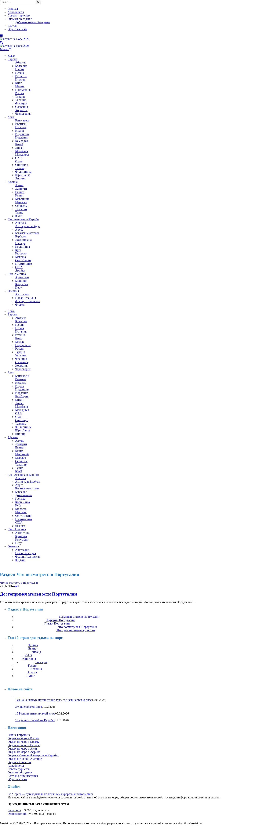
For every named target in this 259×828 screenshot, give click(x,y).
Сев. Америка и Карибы (23, 219)
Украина (20, 100)
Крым (11, 55)
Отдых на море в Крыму (23, 741)
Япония (20, 178)
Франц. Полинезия (27, 301)
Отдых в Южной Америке (25, 758)
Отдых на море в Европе (24, 745)
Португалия (23, 89)
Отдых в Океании (19, 762)
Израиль (20, 127)
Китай (19, 144)
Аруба (19, 229)
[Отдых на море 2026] (14, 39)
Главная (13, 8)
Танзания (21, 209)
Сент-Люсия (23, 260)
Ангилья (20, 222)
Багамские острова (27, 233)
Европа (12, 59)
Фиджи (20, 304)
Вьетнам (20, 123)
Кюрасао (21, 253)
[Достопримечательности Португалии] (59, 582)
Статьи (12, 25)
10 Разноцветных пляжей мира (35, 713)
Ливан (19, 147)
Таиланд (20, 168)
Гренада (20, 243)
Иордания (21, 137)
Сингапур (21, 164)
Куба (18, 250)
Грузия (19, 72)
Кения (19, 195)
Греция (19, 69)
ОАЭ (18, 158)
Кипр (18, 83)
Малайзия (21, 151)
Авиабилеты (16, 12)
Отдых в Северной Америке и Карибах (33, 755)
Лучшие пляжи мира (28, 706)
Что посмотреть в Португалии (19, 582)
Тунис (19, 212)
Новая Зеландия (25, 297)
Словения (21, 106)
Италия (20, 79)
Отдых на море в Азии (22, 748)
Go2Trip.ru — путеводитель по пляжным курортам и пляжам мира (50, 794)
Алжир (19, 185)
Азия (11, 117)
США (19, 267)
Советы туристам (19, 15)
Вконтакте (14, 810)
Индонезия (22, 134)
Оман (18, 161)
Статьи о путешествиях (23, 775)
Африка (13, 181)
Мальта (19, 86)
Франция (21, 103)
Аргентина (22, 277)
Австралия (22, 294)
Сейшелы (21, 205)
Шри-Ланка (22, 175)
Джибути (21, 188)
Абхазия (20, 62)
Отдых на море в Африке (24, 752)
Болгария (21, 65)
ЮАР (18, 216)
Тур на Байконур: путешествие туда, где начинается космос (53, 699)
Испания (21, 76)
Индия (19, 130)
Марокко (21, 202)
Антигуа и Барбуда (27, 226)
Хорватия (21, 110)
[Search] (1, 42)
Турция (20, 96)
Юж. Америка (17, 273)
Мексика (21, 256)
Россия (19, 93)
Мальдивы (22, 154)
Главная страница (19, 734)
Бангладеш (22, 120)
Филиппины (23, 171)
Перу (18, 287)
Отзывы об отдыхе (20, 18)
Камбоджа (21, 140)
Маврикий (22, 198)
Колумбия (21, 284)
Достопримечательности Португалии (38, 594)
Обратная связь (17, 29)
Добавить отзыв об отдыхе (32, 22)
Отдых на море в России (23, 738)
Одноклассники (18, 813)
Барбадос (21, 236)
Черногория (23, 113)
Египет (19, 192)
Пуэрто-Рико (23, 263)
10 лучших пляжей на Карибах (35, 720)
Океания (13, 291)
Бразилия (21, 280)
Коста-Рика (22, 246)
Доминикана (23, 239)
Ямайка (20, 270)
